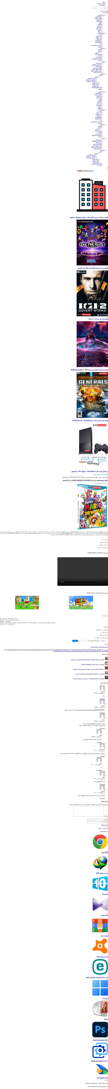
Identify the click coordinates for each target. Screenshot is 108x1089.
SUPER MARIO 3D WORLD (94, 649)
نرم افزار (102, 48)
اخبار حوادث (95, 82)
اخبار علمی (96, 85)
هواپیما (100, 24)
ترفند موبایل (98, 66)
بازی (103, 477)
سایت (97, 52)
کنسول (100, 46)
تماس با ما (102, 5)
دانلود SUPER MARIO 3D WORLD (99, 647)
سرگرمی (102, 73)
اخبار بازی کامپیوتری (96, 45)
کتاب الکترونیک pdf (97, 87)
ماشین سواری (98, 18)
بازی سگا (99, 39)
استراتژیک (99, 21)
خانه (104, 2)
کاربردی (99, 55)
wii (101, 43)
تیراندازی (99, 25)
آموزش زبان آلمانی (90, 79)
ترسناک (100, 31)
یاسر (104, 483)
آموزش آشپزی (91, 78)
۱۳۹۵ (93, 1083)
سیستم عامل (98, 54)
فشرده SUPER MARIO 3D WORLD (63, 651)
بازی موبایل (99, 63)
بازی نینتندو (99, 37)
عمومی (100, 88)
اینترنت (100, 51)
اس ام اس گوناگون (97, 64)
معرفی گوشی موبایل (96, 70)
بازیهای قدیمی (101, 33)
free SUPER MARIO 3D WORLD (58, 649)
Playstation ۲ (98, 42)
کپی (74, 640)
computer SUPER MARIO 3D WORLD (17, 649)
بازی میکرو (99, 36)
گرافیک (100, 49)
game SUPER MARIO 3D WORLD (76, 649)
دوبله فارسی (98, 16)
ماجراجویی (99, 19)
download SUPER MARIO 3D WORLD (38, 649)
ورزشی (100, 30)
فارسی (100, 60)
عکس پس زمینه (97, 67)
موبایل (103, 61)
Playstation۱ (99, 40)
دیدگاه (106, 816)
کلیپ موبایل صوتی (97, 69)
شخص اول (99, 28)
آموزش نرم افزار (90, 81)
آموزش (97, 76)
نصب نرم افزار (101, 3)
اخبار (100, 75)
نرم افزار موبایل (97, 72)
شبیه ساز (99, 27)
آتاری (100, 34)
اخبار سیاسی (95, 84)
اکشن (100, 22)
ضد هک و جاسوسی (97, 58)
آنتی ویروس (98, 57)
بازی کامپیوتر (101, 15)
